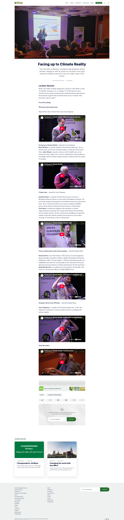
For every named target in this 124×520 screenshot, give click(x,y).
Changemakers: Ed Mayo (27, 463)
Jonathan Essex (20, 460)
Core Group (49, 491)
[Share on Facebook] (50, 400)
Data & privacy (50, 500)
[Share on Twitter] (42, 400)
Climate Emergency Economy (21, 488)
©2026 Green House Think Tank (21, 518)
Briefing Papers (18, 512)
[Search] (108, 2)
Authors (49, 494)
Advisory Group (50, 493)
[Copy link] (82, 400)
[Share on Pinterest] (66, 400)
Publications (78, 2)
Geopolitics (17, 503)
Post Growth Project (19, 496)
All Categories (50, 501)
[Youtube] (107, 519)
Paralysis (16, 510)
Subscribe (99, 2)
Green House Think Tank (58, 80)
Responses (17, 501)
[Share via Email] (74, 400)
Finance (16, 507)
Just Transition (18, 500)
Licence (49, 498)
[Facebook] (105, 519)
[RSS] (108, 519)
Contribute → (50, 489)
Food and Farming (18, 489)
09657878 (45, 518)
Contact (49, 496)
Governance (17, 508)
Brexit (16, 494)
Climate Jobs (17, 491)
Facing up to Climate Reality (54, 394)
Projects (72, 2)
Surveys (16, 505)
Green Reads (86, 2)
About (66, 2)
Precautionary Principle (19, 498)
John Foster (52, 460)
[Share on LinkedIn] (58, 400)
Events (92, 2)
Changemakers (18, 513)
